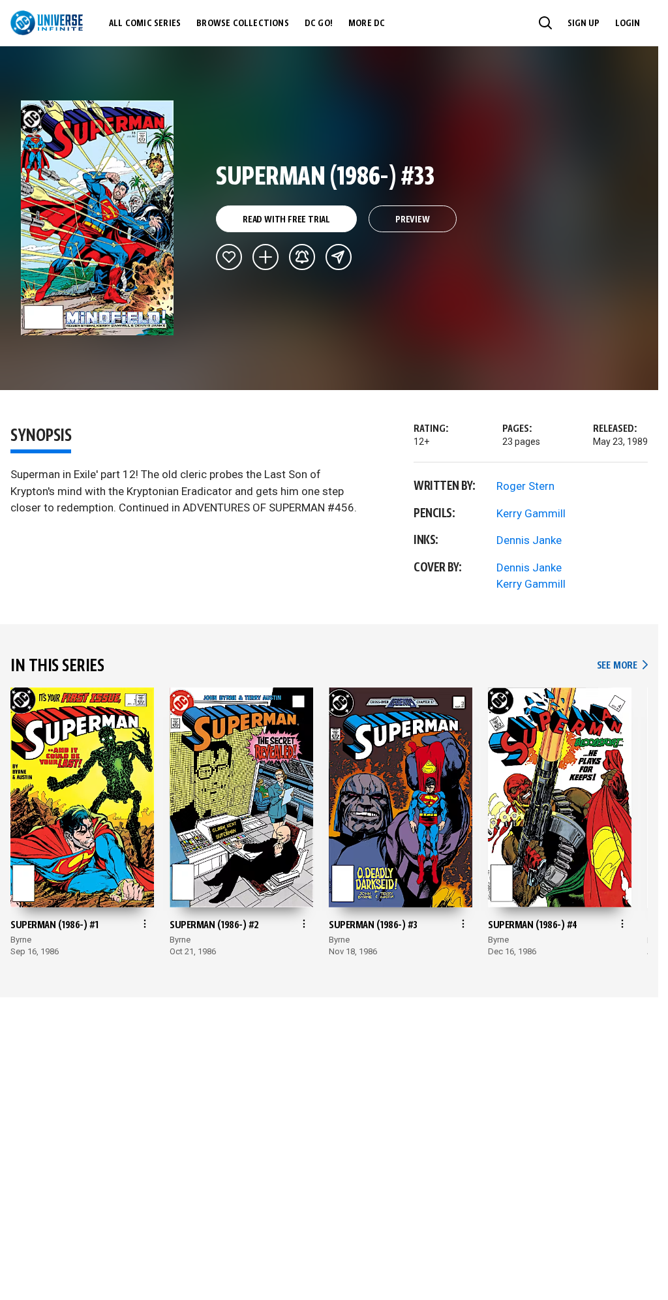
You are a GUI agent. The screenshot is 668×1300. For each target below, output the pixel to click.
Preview (412, 220)
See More (622, 666)
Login (627, 23)
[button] (545, 23)
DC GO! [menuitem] (319, 23)
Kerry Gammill (531, 513)
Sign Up (584, 23)
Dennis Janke (529, 540)
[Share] (339, 257)
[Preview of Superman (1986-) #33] (97, 217)
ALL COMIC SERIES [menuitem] (145, 23)
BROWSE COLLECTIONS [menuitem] (242, 23)
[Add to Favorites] (229, 257)
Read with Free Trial (286, 220)
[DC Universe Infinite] (46, 23)
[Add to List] (265, 257)
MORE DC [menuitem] (366, 23)
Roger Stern (525, 485)
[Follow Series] (302, 257)
